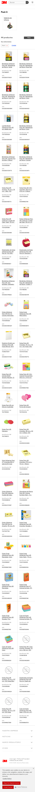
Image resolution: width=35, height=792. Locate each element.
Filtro (29, 37)
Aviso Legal (13, 759)
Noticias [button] (6, 736)
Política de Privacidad (23, 759)
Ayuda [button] (5, 748)
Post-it (3, 45)
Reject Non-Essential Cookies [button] (11, 783)
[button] (20, 787)
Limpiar (14, 45)
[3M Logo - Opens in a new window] (4, 2)
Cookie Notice (7, 778)
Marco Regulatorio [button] (11, 742)
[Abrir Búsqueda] (32, 2)
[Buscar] (27, 2)
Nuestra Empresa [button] (10, 731)
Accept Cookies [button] (8, 787)
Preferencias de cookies (16, 760)
